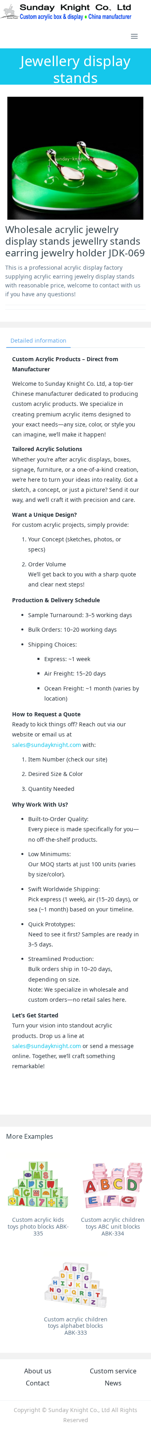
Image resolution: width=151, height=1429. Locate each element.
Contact (38, 1383)
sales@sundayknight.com (46, 745)
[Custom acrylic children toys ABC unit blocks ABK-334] (113, 1180)
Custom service (113, 1371)
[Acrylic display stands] (66, 12)
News (113, 1383)
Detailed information (38, 340)
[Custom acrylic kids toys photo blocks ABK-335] (38, 1180)
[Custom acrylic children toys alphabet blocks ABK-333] (75, 1280)
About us (38, 1371)
